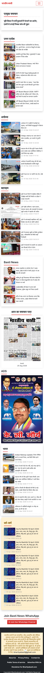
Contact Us (35, 658)
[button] (4, 409)
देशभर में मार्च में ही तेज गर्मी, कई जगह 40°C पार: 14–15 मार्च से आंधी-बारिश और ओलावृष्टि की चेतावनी (28, 468)
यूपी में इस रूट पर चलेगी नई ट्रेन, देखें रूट (32, 175)
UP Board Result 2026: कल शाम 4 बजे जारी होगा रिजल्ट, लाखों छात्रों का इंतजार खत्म (27, 103)
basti (22, 363)
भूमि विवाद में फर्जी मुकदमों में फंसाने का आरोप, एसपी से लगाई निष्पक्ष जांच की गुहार (20, 23)
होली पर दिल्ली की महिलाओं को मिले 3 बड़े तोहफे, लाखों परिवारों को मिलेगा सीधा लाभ (26, 489)
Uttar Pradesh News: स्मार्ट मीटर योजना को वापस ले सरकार (27, 65)
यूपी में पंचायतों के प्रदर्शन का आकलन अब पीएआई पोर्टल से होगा (31, 246)
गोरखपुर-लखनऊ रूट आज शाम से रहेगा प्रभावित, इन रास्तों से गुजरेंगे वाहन (30, 138)
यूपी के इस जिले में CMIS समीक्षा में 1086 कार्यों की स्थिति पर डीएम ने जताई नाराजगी (31, 196)
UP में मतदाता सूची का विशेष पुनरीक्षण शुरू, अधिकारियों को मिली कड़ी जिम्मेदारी (32, 234)
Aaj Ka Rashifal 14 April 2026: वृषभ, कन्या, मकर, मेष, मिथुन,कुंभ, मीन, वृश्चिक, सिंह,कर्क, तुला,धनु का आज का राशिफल (27, 572)
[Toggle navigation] (39, 3)
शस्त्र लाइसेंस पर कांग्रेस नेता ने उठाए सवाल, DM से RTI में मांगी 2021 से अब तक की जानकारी (27, 270)
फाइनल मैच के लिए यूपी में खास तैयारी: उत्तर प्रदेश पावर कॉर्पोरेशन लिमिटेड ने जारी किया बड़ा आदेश (32, 151)
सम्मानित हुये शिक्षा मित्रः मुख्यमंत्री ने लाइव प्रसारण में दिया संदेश (28, 55)
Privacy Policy (23, 658)
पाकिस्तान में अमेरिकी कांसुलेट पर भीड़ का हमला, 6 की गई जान (26, 507)
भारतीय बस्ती (7, 3)
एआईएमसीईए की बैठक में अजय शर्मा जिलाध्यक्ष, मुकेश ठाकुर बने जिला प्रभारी (27, 288)
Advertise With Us (34, 662)
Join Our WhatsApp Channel (22, 622)
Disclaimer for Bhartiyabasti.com (24, 667)
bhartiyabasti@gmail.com (25, 652)
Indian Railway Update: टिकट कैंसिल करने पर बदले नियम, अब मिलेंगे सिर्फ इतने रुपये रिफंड (28, 457)
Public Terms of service (16, 662)
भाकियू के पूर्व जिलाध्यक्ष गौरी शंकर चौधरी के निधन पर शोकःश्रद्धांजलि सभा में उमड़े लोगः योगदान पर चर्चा (28, 280)
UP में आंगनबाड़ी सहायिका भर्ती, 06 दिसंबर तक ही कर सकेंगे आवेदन (31, 221)
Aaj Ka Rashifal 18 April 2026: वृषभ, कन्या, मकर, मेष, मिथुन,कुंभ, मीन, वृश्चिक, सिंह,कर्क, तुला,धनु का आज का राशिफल (27, 532)
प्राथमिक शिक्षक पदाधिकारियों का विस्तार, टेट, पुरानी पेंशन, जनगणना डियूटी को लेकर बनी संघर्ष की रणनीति (28, 47)
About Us (12, 658)
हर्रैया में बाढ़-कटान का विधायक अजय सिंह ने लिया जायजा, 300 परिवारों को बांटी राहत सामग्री (27, 298)
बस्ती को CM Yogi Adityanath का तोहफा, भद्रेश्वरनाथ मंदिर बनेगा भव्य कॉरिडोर (27, 75)
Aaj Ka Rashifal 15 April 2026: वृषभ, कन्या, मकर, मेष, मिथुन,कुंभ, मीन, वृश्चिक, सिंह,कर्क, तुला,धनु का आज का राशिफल (27, 559)
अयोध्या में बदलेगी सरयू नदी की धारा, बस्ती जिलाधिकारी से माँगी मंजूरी (31, 162)
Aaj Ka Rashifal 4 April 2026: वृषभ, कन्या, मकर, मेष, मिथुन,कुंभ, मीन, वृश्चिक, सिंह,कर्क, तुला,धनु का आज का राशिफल (27, 599)
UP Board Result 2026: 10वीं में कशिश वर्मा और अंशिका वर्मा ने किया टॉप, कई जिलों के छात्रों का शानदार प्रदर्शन (27, 94)
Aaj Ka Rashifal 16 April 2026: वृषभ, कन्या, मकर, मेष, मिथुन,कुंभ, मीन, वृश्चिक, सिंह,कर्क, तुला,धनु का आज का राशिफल (27, 545)
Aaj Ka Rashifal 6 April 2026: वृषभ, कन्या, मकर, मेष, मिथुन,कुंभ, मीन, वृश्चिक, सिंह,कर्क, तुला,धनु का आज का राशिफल (27, 586)
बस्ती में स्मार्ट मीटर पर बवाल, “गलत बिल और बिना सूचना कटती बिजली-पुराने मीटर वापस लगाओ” (27, 84)
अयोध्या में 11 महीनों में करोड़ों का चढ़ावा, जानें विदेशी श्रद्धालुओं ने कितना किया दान (32, 125)
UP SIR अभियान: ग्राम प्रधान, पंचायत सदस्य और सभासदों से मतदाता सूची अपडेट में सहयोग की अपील (31, 209)
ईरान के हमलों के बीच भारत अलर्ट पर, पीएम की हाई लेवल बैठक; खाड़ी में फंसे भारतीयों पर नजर (28, 498)
